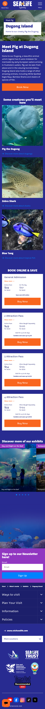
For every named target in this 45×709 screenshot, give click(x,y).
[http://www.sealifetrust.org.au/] (32, 655)
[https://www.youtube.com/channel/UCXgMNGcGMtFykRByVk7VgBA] (10, 699)
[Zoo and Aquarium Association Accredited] (15, 668)
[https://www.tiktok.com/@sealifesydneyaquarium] (28, 699)
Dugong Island (37, 586)
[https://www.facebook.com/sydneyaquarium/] (16, 699)
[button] (16, 495)
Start (4, 586)
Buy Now (22, 301)
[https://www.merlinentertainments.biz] (13, 655)
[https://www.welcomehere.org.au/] (34, 668)
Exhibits (25, 586)
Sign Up (22, 575)
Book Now (22, 87)
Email (4, 562)
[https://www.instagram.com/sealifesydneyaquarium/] (22, 699)
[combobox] (22, 639)
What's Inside (14, 586)
